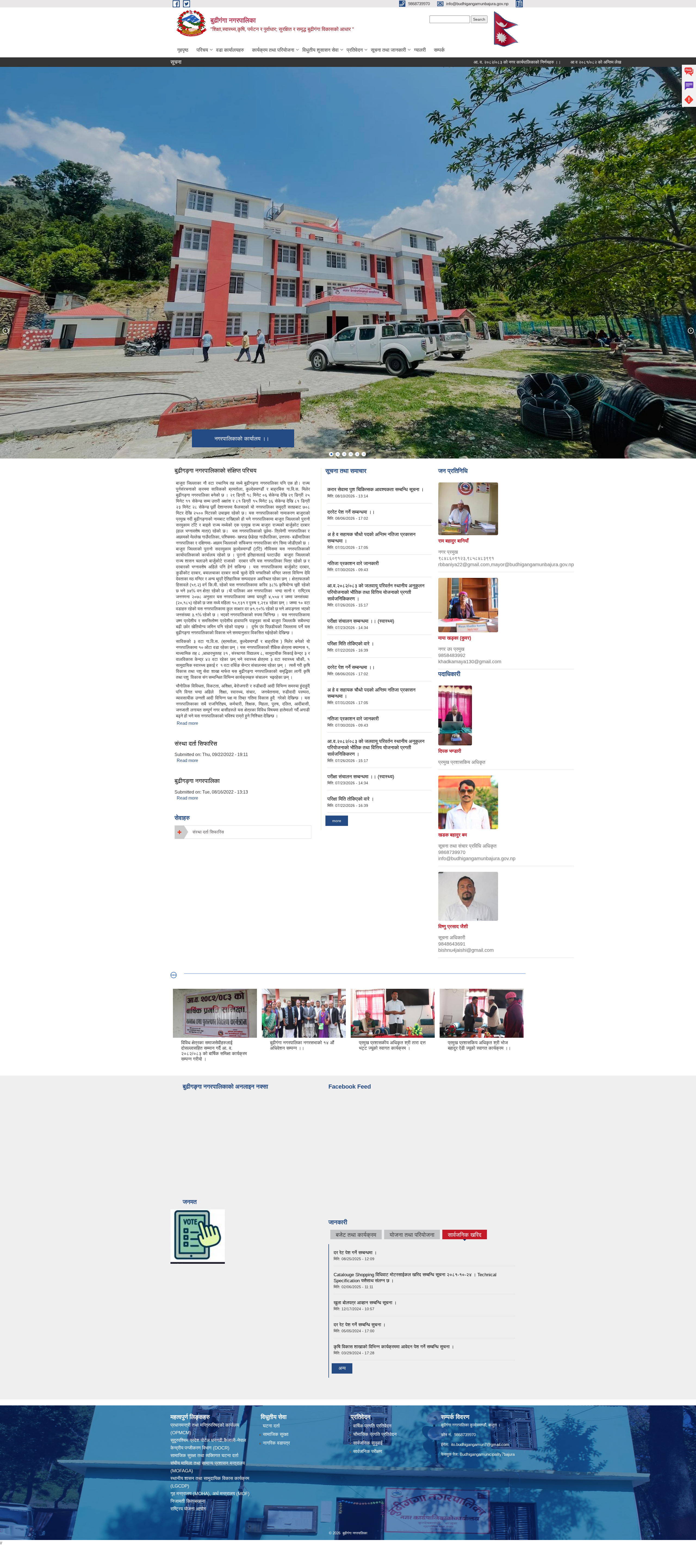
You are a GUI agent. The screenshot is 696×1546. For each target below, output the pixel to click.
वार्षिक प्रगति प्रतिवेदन (372, 1426)
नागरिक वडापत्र (276, 1443)
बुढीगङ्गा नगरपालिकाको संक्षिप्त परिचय (215, 470)
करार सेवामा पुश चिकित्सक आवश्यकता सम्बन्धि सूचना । (375, 489)
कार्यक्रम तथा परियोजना (273, 50)
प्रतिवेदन (355, 50)
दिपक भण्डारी (449, 751)
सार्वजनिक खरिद (464, 1235)
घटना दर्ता (271, 1426)
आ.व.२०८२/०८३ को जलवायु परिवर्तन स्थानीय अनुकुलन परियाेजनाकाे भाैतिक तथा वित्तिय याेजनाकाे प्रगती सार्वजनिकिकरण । (375, 592)
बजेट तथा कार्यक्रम (356, 1235)
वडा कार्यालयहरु (230, 50)
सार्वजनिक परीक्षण (367, 1451)
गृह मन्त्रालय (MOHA (189, 1493)
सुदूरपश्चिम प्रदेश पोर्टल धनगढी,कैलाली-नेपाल (208, 1440)
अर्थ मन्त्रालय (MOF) (231, 1493)
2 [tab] (337, 454)
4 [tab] (351, 454)
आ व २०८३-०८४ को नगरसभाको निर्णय (620, 62)
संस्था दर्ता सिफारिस (196, 743)
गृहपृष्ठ (182, 50)
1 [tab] (331, 454)
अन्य (342, 1368)
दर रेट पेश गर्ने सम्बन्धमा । (355, 1252)
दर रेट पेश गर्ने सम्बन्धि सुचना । (360, 1324)
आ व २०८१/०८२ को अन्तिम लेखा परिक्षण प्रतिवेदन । (539, 62)
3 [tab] (344, 454)
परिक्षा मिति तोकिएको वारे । (350, 643)
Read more (187, 723)
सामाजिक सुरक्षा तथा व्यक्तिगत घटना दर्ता (204, 1455)
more (336, 821)
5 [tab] (357, 454)
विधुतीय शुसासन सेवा (320, 50)
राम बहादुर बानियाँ (453, 541)
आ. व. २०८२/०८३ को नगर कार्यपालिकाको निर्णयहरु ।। (445, 62)
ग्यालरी (420, 50)
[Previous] (5, 330)
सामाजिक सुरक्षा (275, 1434)
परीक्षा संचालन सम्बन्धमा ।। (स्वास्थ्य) (360, 621)
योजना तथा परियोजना (412, 1235)
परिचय (202, 50)
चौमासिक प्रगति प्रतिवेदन (375, 1434)
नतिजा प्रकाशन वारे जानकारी (353, 563)
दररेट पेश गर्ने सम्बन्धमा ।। (351, 512)
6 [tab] (364, 454)
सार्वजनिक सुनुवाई (368, 1443)
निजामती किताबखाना (187, 1501)
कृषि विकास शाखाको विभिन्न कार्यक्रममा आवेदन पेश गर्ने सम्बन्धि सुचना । (394, 1346)
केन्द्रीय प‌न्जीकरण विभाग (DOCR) (199, 1448)
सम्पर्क (439, 50)
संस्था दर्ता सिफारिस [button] (208, 832)
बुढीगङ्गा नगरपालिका (197, 780)
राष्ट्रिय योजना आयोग (188, 1508)
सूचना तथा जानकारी (388, 50)
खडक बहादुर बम (452, 835)
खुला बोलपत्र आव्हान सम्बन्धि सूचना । (365, 1302)
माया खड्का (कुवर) (454, 638)
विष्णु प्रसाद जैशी (453, 926)
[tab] (243, 832)
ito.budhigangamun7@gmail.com (480, 1444)
